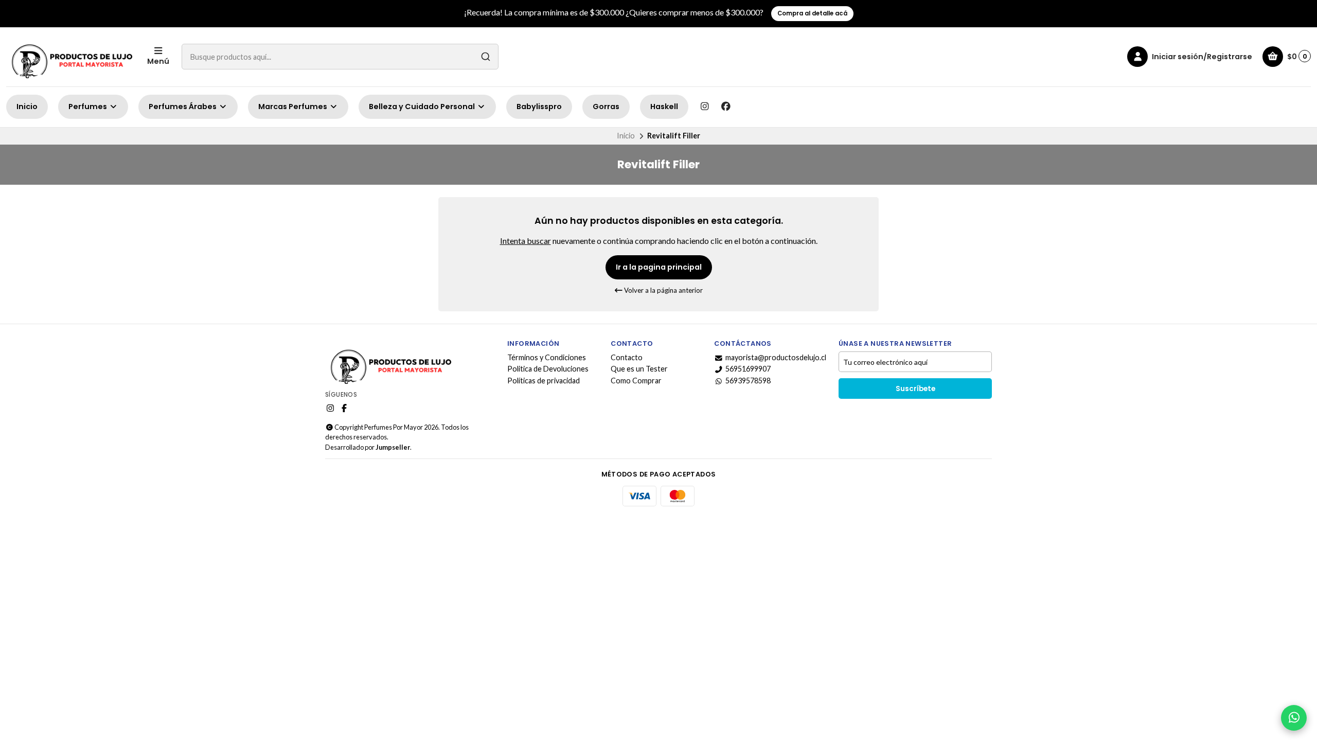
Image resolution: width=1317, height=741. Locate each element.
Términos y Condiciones (546, 357)
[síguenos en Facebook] (726, 106)
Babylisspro (539, 106)
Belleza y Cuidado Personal (422, 106)
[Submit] (486, 56)
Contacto (627, 357)
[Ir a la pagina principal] (70, 57)
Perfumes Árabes (183, 106)
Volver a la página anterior (662, 290)
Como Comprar (636, 380)
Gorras (606, 106)
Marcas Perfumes (293, 106)
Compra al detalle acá (812, 13)
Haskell (664, 106)
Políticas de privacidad (543, 380)
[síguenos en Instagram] (704, 106)
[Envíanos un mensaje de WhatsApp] (1294, 718)
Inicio (27, 106)
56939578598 (748, 380)
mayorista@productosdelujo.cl (775, 357)
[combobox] (340, 56)
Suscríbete (915, 389)
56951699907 (748, 369)
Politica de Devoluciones (548, 369)
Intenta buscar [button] (525, 240)
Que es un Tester (639, 369)
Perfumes (88, 106)
